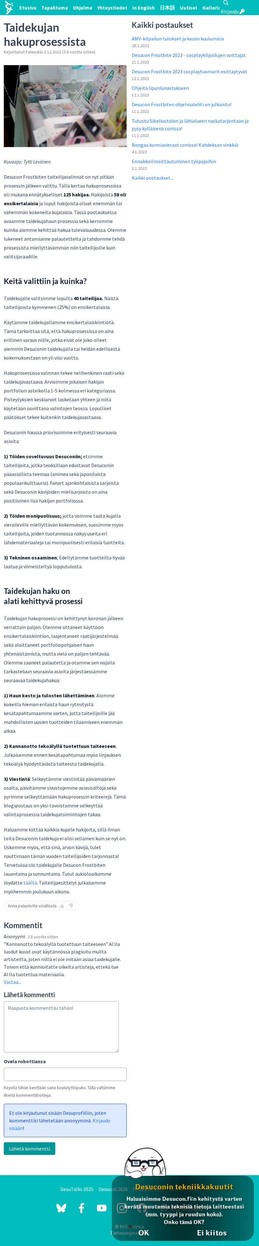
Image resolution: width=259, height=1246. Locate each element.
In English (143, 7)
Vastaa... (12, 982)
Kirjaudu (230, 11)
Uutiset (188, 7)
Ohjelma (82, 7)
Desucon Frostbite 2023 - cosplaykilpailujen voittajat (189, 55)
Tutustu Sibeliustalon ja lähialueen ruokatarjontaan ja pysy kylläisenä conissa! (190, 125)
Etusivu (27, 7)
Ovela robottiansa (25, 1061)
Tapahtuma (54, 7)
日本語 (167, 7)
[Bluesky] (61, 1208)
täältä (30, 882)
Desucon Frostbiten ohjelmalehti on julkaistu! (181, 104)
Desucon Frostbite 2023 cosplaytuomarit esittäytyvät (189, 71)
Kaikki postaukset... (152, 178)
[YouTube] (102, 1208)
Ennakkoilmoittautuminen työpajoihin (174, 161)
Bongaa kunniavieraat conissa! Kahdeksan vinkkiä (185, 145)
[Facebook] (81, 1208)
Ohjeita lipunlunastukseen (160, 88)
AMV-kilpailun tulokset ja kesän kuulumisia (178, 38)
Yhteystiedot (112, 7)
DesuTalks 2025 (76, 1189)
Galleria (211, 7)
